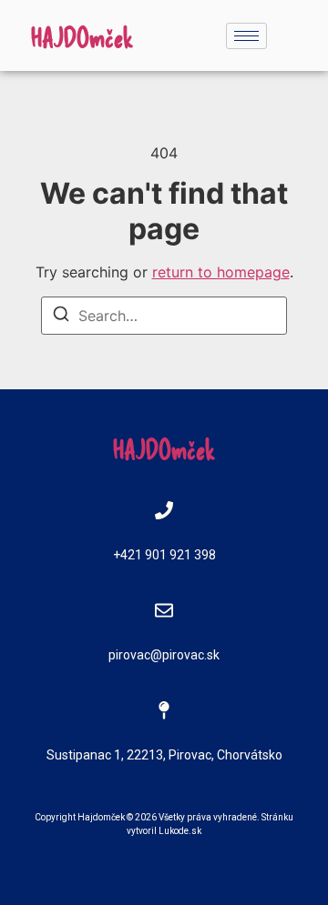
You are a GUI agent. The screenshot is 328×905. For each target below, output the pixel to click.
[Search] (61, 316)
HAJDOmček (82, 36)
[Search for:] (164, 316)
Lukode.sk (180, 831)
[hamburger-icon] (246, 36)
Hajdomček (101, 817)
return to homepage (221, 272)
